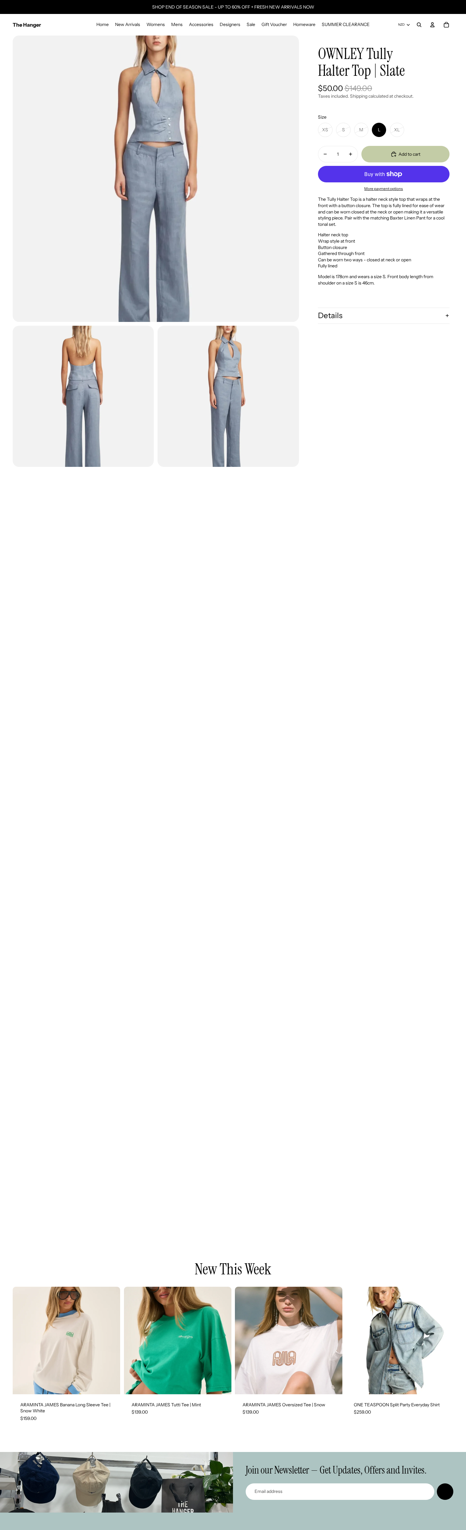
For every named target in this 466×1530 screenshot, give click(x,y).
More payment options (383, 188)
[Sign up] (445, 1491)
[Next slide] (110, 1340)
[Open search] (419, 25)
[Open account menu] (432, 25)
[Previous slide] (22, 1340)
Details (330, 315)
